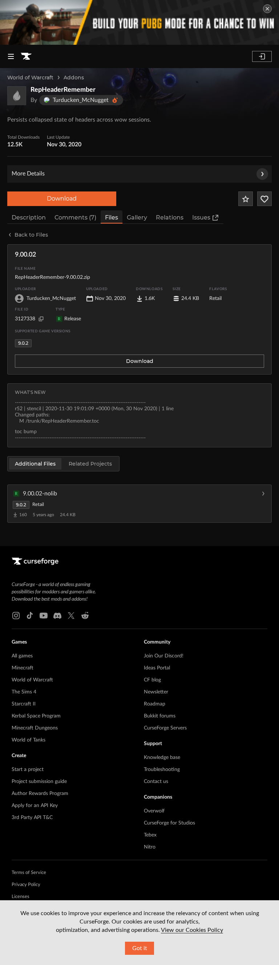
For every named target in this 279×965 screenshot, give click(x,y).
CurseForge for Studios (169, 823)
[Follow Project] (264, 198)
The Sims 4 (24, 692)
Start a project (28, 769)
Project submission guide (39, 781)
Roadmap (154, 704)
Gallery (137, 217)
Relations (169, 217)
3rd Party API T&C (32, 817)
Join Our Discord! (163, 656)
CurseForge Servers (165, 728)
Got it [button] (139, 948)
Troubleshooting (162, 769)
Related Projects (90, 463)
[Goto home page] (26, 56)
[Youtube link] (43, 615)
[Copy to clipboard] (41, 319)
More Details (28, 174)
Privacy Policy (26, 884)
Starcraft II (24, 704)
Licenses (20, 896)
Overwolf (154, 811)
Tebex (150, 835)
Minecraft (22, 668)
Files (111, 217)
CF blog (152, 680)
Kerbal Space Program (36, 716)
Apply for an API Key (35, 805)
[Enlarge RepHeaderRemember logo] (16, 95)
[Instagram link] (16, 615)
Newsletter (156, 692)
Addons (74, 77)
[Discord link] (57, 615)
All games (22, 656)
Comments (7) (75, 217)
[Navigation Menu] (11, 56)
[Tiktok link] (29, 615)
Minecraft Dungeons (35, 728)
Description (29, 217)
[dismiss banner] (267, 8)
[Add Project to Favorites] (245, 198)
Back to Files (31, 235)
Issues (201, 217)
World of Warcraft (30, 77)
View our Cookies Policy (192, 930)
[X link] (71, 615)
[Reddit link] (85, 615)
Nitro (149, 847)
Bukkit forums (159, 716)
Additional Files (35, 463)
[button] (139, 503)
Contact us (156, 781)
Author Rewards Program (40, 793)
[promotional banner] (139, 22)
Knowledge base (162, 757)
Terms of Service (29, 872)
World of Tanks (28, 740)
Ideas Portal (157, 668)
